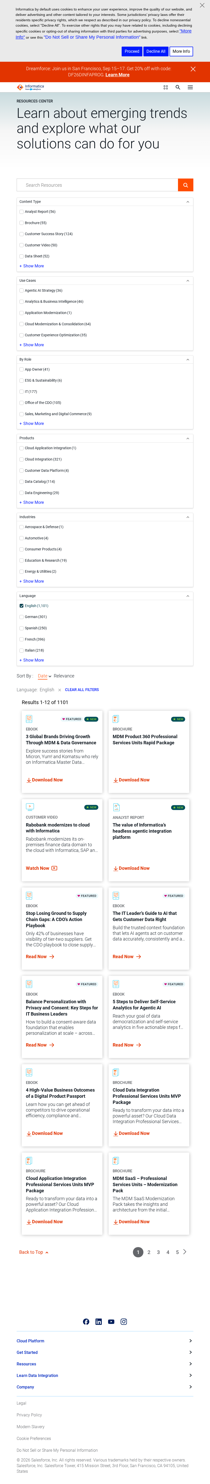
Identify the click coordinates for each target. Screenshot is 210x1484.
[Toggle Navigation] (190, 87)
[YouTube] (111, 1322)
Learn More (118, 74)
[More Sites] (166, 87)
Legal (21, 1403)
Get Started (27, 1352)
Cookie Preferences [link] (34, 1438)
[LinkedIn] (99, 1322)
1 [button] (138, 1252)
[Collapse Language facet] (188, 595)
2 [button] (149, 1252)
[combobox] (97, 185)
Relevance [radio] (64, 675)
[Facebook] (86, 1322)
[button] (185, 185)
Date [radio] (42, 675)
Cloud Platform (30, 1341)
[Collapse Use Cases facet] (188, 280)
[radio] (50, 676)
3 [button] (158, 1252)
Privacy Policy (29, 1415)
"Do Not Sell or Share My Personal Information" (92, 37)
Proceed (132, 51)
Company (25, 1387)
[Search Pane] (178, 87)
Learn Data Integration (37, 1375)
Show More (33, 266)
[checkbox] (21, 212)
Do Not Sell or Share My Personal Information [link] (57, 1450)
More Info (181, 51)
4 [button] (167, 1252)
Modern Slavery (31, 1426)
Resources (26, 1364)
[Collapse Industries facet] (188, 517)
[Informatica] (30, 87)
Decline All (155, 51)
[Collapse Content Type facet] (188, 201)
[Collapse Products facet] (188, 438)
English (47, 689)
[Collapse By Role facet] (188, 359)
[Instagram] (124, 1322)
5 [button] (177, 1252)
